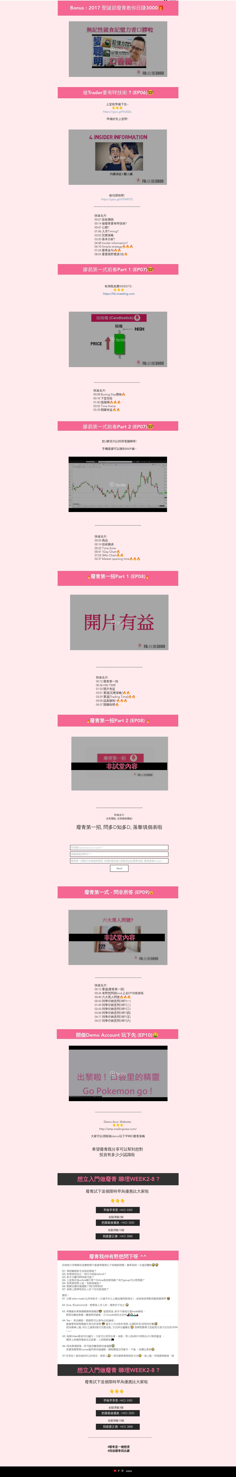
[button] (118, 1223)
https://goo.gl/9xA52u (117, 111)
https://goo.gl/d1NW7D (117, 199)
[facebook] (119, 1470)
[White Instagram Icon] (122, 1470)
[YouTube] (115, 1470)
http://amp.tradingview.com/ (118, 1129)
